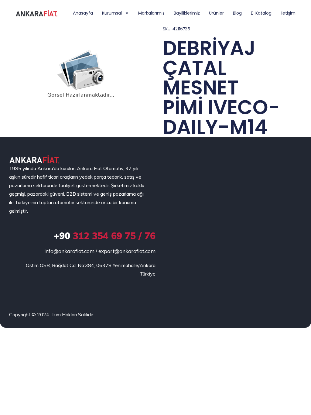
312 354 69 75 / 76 (105, 236)
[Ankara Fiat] (34, 159)
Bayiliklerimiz (187, 13)
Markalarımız (151, 13)
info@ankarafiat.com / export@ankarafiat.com (100, 251)
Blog (237, 13)
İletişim (288, 13)
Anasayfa (83, 13)
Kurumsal (112, 13)
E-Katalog (261, 13)
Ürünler (216, 13)
